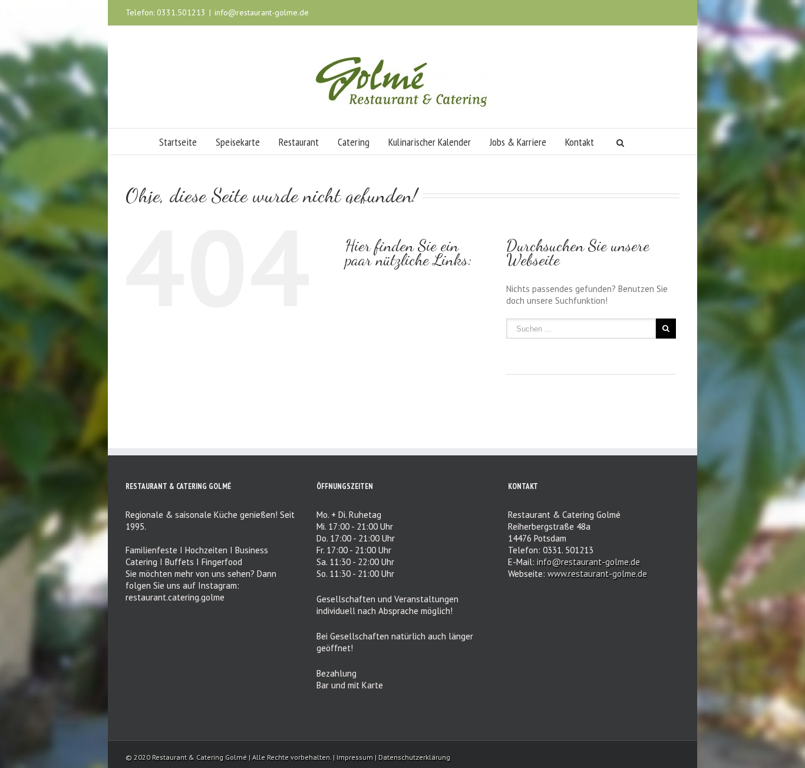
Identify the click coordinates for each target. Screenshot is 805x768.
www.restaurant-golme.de (597, 573)
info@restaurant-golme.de (262, 12)
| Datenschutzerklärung (412, 757)
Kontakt (579, 142)
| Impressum (354, 757)
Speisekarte (238, 142)
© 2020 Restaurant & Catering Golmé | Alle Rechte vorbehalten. (228, 757)
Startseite (178, 142)
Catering (353, 142)
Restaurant (299, 142)
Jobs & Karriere (518, 142)
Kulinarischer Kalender (429, 142)
